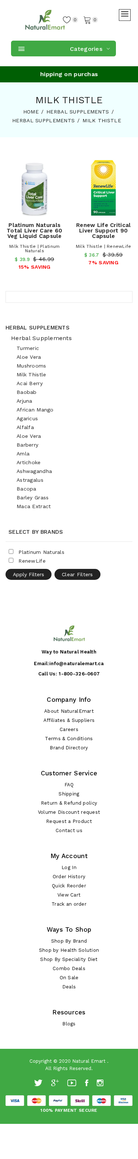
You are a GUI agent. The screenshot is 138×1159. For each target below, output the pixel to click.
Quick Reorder (69, 885)
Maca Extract (34, 506)
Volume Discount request (69, 812)
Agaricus (27, 418)
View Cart (69, 895)
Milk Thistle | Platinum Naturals (34, 248)
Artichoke (29, 462)
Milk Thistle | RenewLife (103, 246)
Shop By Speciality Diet (69, 959)
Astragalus (30, 480)
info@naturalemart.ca (76, 663)
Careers (69, 729)
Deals (69, 987)
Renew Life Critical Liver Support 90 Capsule (103, 230)
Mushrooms (31, 366)
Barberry (27, 445)
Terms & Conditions (69, 738)
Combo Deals (69, 968)
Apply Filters (28, 574)
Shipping (69, 794)
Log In (69, 867)
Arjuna (24, 401)
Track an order (69, 904)
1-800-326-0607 (79, 674)
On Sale (69, 977)
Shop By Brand (69, 941)
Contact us (69, 830)
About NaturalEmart (69, 711)
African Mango (35, 410)
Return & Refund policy (69, 803)
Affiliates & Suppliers (69, 720)
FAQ (69, 784)
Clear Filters (77, 574)
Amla (23, 453)
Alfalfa (25, 427)
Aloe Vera (29, 357)
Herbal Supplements (38, 327)
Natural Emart (89, 1061)
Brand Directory (69, 747)
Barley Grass (33, 497)
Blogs (68, 1023)
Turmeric (28, 348)
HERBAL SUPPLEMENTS (77, 112)
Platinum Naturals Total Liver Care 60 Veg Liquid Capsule (34, 230)
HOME (31, 112)
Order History (69, 876)
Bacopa (26, 489)
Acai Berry (30, 383)
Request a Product (69, 821)
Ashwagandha (34, 471)
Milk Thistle (31, 374)
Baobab (27, 392)
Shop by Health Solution (69, 950)
